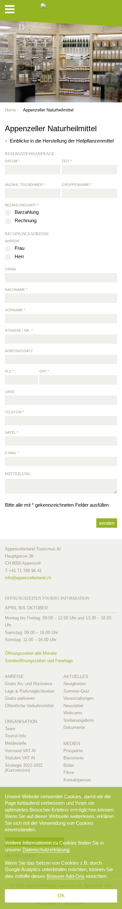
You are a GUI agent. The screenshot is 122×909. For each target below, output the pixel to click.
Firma (10, 269)
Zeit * (67, 161)
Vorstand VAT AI (20, 750)
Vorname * (15, 310)
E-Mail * (12, 453)
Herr (19, 256)
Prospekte (73, 750)
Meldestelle (15, 743)
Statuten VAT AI (20, 757)
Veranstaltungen (78, 698)
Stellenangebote (78, 720)
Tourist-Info (15, 735)
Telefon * (14, 412)
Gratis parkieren (20, 698)
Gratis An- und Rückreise (28, 683)
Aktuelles (75, 676)
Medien (71, 743)
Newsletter (73, 705)
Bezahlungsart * (21, 205)
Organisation (21, 721)
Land (9, 392)
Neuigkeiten (74, 683)
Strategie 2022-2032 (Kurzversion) (24, 768)
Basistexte (73, 757)
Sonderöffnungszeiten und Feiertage (39, 660)
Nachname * (16, 290)
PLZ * (9, 371)
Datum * (12, 161)
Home (10, 110)
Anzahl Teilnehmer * (25, 185)
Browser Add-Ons (66, 876)
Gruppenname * (77, 185)
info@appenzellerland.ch (28, 577)
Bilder (68, 765)
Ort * (44, 371)
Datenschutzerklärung (45, 849)
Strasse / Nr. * (19, 330)
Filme (68, 772)
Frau (19, 248)
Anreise (14, 676)
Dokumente (74, 727)
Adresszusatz (19, 351)
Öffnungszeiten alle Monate (31, 653)
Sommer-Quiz (76, 691)
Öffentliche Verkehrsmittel (29, 705)
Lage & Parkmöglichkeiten (29, 691)
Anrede (12, 241)
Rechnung (25, 220)
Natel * (11, 432)
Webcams (72, 712)
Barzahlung (27, 212)
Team (10, 728)
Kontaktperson (77, 779)
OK (61, 895)
